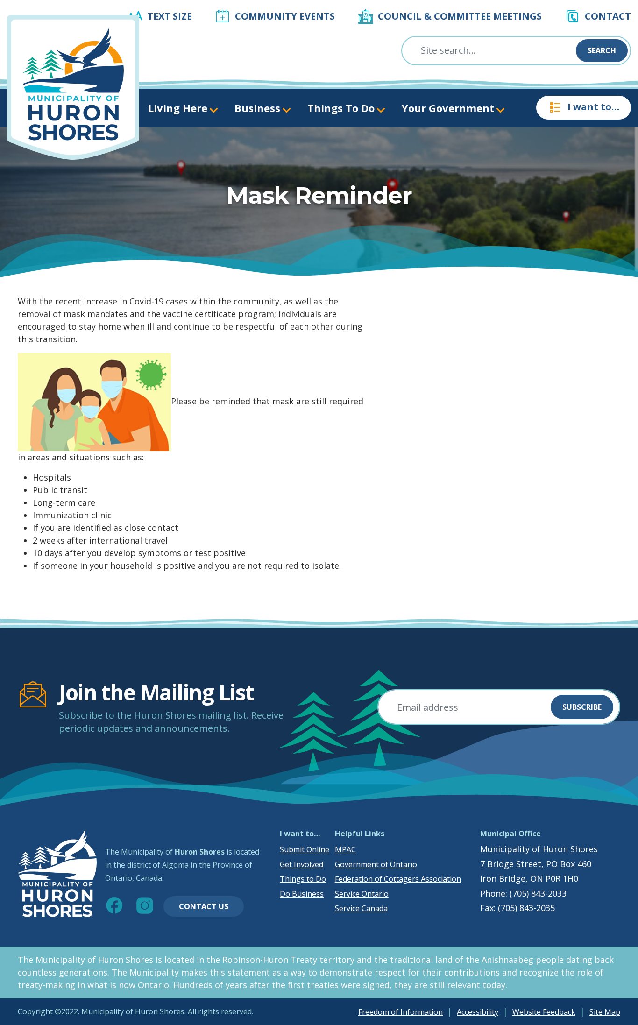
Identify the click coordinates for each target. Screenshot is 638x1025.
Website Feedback (543, 1012)
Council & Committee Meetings (460, 16)
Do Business (302, 894)
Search (602, 50)
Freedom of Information (400, 1012)
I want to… (593, 106)
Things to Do (303, 879)
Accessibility (477, 1012)
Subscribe (582, 707)
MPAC (345, 849)
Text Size (169, 16)
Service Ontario (362, 894)
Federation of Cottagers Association (398, 879)
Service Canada (361, 908)
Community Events (285, 16)
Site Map (604, 1012)
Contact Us (203, 906)
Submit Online (304, 849)
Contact (608, 16)
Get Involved (301, 864)
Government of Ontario (376, 864)
